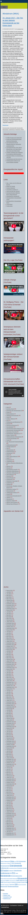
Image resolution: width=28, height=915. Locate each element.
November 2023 (10, 644)
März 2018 (9, 756)
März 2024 (9, 638)
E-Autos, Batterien (10, 418)
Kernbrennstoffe (10, 451)
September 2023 (10, 648)
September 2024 (10, 628)
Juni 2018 (8, 751)
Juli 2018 (8, 749)
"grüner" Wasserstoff (5, 861)
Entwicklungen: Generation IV (13, 433)
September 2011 (10, 834)
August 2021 (9, 689)
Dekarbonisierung (4, 863)
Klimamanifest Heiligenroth (12, 196)
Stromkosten (2, 884)
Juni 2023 (8, 652)
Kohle (7, 458)
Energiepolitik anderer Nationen (13, 428)
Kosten (7, 880)
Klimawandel (22, 878)
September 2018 (10, 746)
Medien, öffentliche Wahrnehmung (14, 463)
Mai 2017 (8, 770)
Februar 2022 (9, 679)
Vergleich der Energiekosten (13, 495)
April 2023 (8, 656)
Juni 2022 (8, 672)
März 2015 (9, 808)
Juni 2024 (8, 633)
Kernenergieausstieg (16, 876)
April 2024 (8, 636)
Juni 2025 (8, 613)
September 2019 (10, 726)
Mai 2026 (8, 595)
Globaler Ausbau (10, 446)
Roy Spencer (8, 882)
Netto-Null (19, 880)
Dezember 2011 (10, 833)
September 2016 (10, 784)
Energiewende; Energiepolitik (9, 128)
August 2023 (9, 649)
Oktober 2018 (9, 744)
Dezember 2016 (10, 779)
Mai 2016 (8, 790)
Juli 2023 (8, 651)
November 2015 (10, 798)
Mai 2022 (8, 674)
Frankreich (11, 870)
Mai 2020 (8, 713)
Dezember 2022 (10, 662)
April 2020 (8, 715)
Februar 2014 (9, 825)
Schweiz (23, 882)
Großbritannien (5, 873)
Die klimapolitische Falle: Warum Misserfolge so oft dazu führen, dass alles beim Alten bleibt (14, 149)
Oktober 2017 (9, 762)
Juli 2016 (8, 787)
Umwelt (8, 494)
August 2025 (9, 610)
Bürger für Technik (10, 186)
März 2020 (9, 716)
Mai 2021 (8, 693)
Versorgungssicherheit (22, 884)
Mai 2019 (8, 733)
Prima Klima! (9, 204)
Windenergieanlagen (13, 886)
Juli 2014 (8, 818)
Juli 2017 (8, 767)
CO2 (15, 861)
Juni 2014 (8, 820)
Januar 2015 (9, 811)
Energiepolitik (17, 863)
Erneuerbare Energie (13, 868)
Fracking (5, 870)
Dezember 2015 (10, 797)
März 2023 (9, 657)
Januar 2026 (9, 602)
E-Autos (8, 863)
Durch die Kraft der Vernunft (13, 191)
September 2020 (10, 707)
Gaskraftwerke (18, 870)
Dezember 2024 (10, 623)
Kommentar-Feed (7, 897)
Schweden (18, 882)
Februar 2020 (9, 718)
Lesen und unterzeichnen (11, 173)
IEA (11, 873)
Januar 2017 (9, 777)
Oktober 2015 (9, 800)
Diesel (8, 417)
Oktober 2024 (9, 626)
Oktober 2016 (9, 782)
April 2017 (8, 772)
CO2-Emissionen (21, 861)
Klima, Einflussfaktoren (11, 456)
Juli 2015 (8, 802)
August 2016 (9, 785)
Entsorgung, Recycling (11, 432)
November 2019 (10, 723)
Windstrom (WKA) (19, 129)
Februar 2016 (9, 793)
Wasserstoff (4, 886)
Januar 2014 (9, 826)
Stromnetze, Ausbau (11, 489)
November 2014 (10, 813)
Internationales (9, 450)
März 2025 (9, 618)
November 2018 (10, 743)
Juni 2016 (8, 789)
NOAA (5, 882)
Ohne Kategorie (10, 474)
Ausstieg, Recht (10, 409)
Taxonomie (11, 884)
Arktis (7, 407)
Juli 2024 (8, 631)
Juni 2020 (8, 711)
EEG (7, 420)
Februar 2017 (9, 775)
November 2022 (10, 664)
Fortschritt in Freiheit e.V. (12, 189)
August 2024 (9, 629)
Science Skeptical (10, 188)
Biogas (8, 412)
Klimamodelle (3, 878)
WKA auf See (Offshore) (12, 504)
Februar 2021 (9, 698)
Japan (17, 873)
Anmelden (5, 893)
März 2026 (9, 598)
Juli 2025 (8, 611)
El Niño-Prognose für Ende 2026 (14, 137)
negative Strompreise (12, 880)
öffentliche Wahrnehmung (12, 471)
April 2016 (8, 792)
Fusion (8, 440)
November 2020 (10, 703)
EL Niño (12, 863)
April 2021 (8, 695)
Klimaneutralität (9, 878)
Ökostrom (8, 476)
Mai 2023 (8, 654)
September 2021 (10, 687)
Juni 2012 (8, 831)
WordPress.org (6, 898)
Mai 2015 (8, 805)
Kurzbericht (9, 459)
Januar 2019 (9, 739)
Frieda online (9, 206)
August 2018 (9, 748)
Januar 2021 (9, 700)
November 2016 (10, 780)
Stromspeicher (9, 491)
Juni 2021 (8, 692)
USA (16, 884)
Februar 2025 (9, 620)
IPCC (13, 873)
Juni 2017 (8, 769)
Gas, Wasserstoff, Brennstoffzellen (14, 441)
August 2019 (9, 728)
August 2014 (9, 816)
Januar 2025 (9, 621)
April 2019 (8, 734)
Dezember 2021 (10, 682)
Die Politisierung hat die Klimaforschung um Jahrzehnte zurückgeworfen (13, 144)
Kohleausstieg (3, 880)
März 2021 (9, 697)
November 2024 (10, 625)
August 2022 (9, 669)
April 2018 (8, 754)
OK (2, 913)
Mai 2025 (8, 615)
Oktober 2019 (9, 725)
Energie (8, 423)
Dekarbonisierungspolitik (12, 415)
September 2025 (10, 608)
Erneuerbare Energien (22, 868)
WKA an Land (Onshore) (12, 502)
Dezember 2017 (10, 759)
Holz (7, 448)
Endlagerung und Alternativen (13, 422)
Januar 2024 (9, 641)
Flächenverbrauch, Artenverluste (14, 436)
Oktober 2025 (9, 607)
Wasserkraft (9, 499)
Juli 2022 (8, 670)
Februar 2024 (9, 639)
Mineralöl (8, 468)
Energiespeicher (5, 866)
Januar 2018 (9, 757)
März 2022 (9, 677)
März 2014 (9, 823)
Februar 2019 (9, 738)
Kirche (7, 454)
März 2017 (9, 774)
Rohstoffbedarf (10, 477)
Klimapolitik (15, 878)
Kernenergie (9, 453)
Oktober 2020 (9, 705)
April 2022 (8, 675)
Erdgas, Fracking (10, 435)
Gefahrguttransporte (11, 445)
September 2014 (10, 815)
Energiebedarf (9, 427)
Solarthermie (9, 482)
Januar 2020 (9, 720)
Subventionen (7, 884)
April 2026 (8, 597)
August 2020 (9, 708)
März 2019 (9, 736)
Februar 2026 (9, 600)
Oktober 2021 (9, 685)
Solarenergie (12, 129)
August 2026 (9, 590)
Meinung (8, 466)
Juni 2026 (8, 593)
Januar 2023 (9, 661)
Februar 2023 (9, 659)
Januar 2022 (9, 680)
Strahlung (8, 484)
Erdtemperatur (5, 868)
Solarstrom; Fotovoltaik (11, 481)
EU (2, 870)
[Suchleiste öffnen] (3, 4)
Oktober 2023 (9, 646)
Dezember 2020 (10, 702)
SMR (26, 882)
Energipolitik (20, 128)
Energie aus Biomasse (11, 425)
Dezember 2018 (10, 741)
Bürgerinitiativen (10, 413)
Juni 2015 (8, 803)
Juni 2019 (8, 731)
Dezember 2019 (10, 721)
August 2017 (9, 766)
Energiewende (16, 865)
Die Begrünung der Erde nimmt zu (14, 159)
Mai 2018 (8, 752)
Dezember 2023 (10, 643)
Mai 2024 (8, 634)
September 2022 (10, 667)
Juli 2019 (8, 729)
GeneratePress (5, 907)
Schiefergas (13, 882)
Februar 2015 (9, 810)
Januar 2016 (9, 795)
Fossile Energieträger (11, 438)
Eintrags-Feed (6, 895)
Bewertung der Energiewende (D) (14, 410)
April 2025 (8, 616)
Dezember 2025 (10, 603)
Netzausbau (5, 129)
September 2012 (10, 830)
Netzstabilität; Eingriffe (11, 469)
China (12, 861)
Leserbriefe (9, 461)
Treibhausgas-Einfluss (11, 492)
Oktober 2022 (9, 666)
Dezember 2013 (10, 828)
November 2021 (10, 684)
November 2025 (10, 605)
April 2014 (8, 821)
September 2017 (10, 764)
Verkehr (8, 497)
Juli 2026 (8, 592)
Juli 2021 (8, 690)
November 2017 (10, 761)
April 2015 (8, 807)
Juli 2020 (8, 710)
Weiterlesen (5, 125)
